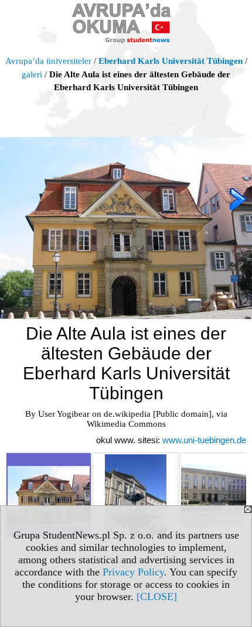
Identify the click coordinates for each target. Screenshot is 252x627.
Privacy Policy (133, 572)
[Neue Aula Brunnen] (135, 495)
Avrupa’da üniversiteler (48, 61)
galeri (32, 74)
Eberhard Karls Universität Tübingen (170, 61)
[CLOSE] (157, 596)
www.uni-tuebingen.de (204, 440)
